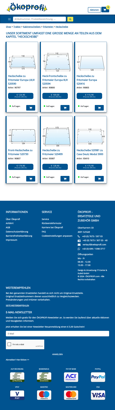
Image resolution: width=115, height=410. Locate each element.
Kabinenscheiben (32, 26)
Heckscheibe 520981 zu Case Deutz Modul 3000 (90, 152)
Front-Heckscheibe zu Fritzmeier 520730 (20, 152)
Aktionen (94, 9)
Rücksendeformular (52, 223)
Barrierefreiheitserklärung (19, 235)
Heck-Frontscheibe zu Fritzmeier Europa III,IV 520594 (55, 79)
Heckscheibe (62, 26)
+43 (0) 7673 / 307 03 (92, 236)
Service (45, 219)
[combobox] (39, 19)
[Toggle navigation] (9, 19)
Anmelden (57, 354)
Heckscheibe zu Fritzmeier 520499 (52, 152)
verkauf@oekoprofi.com (94, 244)
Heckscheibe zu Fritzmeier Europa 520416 (87, 79)
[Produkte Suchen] (70, 19)
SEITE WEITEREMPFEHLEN (17, 305)
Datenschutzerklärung (17, 231)
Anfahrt (9, 223)
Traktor (17, 26)
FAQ (44, 231)
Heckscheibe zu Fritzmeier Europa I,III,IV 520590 (21, 79)
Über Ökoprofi (13, 219)
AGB (8, 227)
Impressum (11, 239)
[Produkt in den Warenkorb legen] (30, 108)
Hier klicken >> (22, 359)
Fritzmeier (48, 26)
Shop (8, 26)
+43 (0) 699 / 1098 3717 (93, 248)
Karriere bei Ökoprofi (52, 227)
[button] (105, 9)
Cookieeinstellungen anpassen (57, 235)
